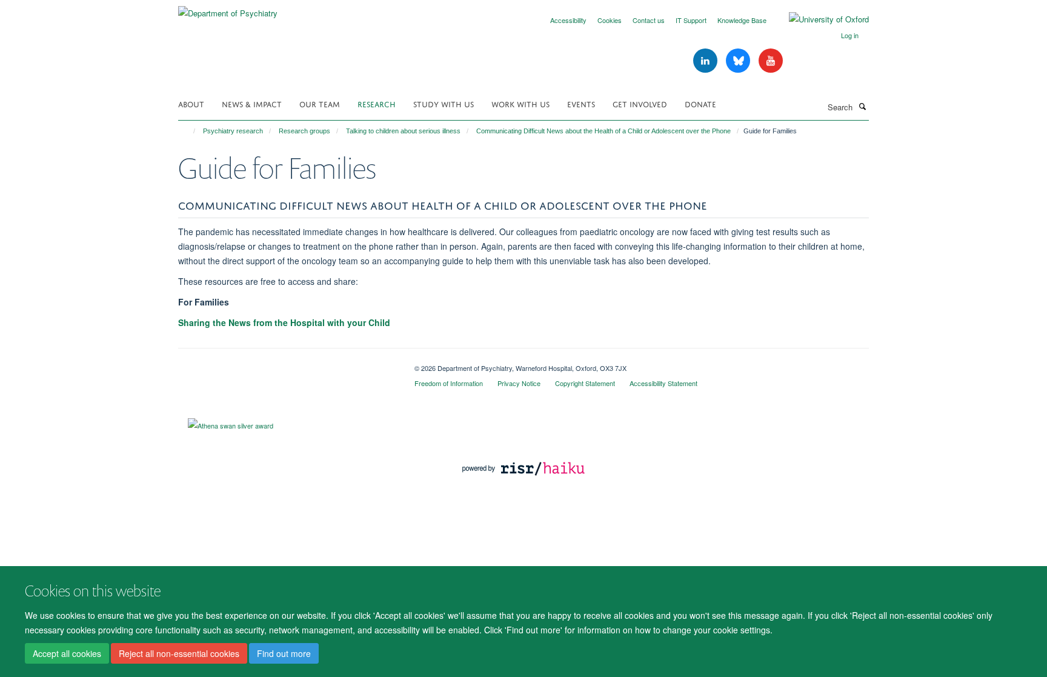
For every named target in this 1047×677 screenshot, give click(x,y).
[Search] (862, 106)
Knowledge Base (741, 20)
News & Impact (252, 103)
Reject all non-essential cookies (179, 653)
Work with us (520, 103)
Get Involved (640, 103)
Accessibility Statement (663, 383)
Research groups (304, 131)
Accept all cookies (67, 653)
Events (581, 103)
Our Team (319, 103)
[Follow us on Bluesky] (739, 61)
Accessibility (568, 20)
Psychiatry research (233, 131)
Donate (700, 103)
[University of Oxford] (820, 19)
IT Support (691, 20)
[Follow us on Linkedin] (706, 61)
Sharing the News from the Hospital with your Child (284, 322)
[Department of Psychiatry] (228, 9)
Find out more (284, 653)
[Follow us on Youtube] (771, 61)
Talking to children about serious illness (403, 131)
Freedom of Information (448, 383)
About (191, 103)
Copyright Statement (585, 383)
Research (376, 103)
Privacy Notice (518, 383)
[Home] (188, 131)
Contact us (649, 20)
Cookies (609, 20)
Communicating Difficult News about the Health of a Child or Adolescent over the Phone (603, 131)
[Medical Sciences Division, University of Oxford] (287, 364)
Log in (850, 35)
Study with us (443, 103)
